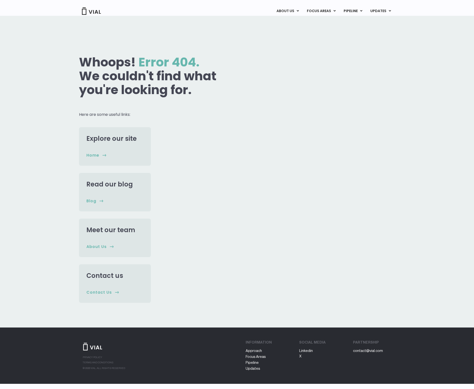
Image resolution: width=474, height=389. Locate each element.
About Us (285, 10)
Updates (378, 10)
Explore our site (111, 138)
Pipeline (351, 10)
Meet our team (110, 229)
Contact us (104, 275)
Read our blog (109, 184)
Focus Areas (319, 10)
